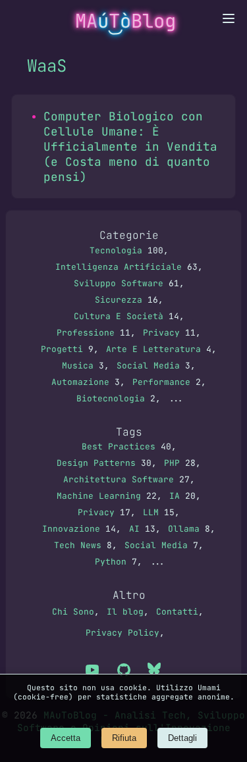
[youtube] (92, 671)
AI (134, 528)
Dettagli (182, 738)
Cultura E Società (118, 316)
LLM (151, 512)
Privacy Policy (122, 632)
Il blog (125, 611)
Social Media (148, 365)
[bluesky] (155, 671)
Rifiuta (124, 738)
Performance (161, 382)
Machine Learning (99, 495)
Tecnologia (116, 250)
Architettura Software (118, 479)
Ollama (184, 528)
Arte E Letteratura (153, 349)
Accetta (65, 738)
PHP (172, 463)
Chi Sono (73, 611)
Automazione (80, 382)
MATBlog (125, 21)
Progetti (62, 349)
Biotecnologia (110, 398)
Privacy (161, 332)
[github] (124, 671)
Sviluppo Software (118, 283)
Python (110, 561)
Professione (86, 332)
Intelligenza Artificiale (118, 266)
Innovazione (71, 528)
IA (174, 495)
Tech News (77, 545)
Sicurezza (118, 299)
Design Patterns (96, 463)
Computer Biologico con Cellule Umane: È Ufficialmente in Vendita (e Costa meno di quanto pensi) (130, 146)
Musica (78, 365)
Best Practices (118, 446)
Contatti (177, 611)
